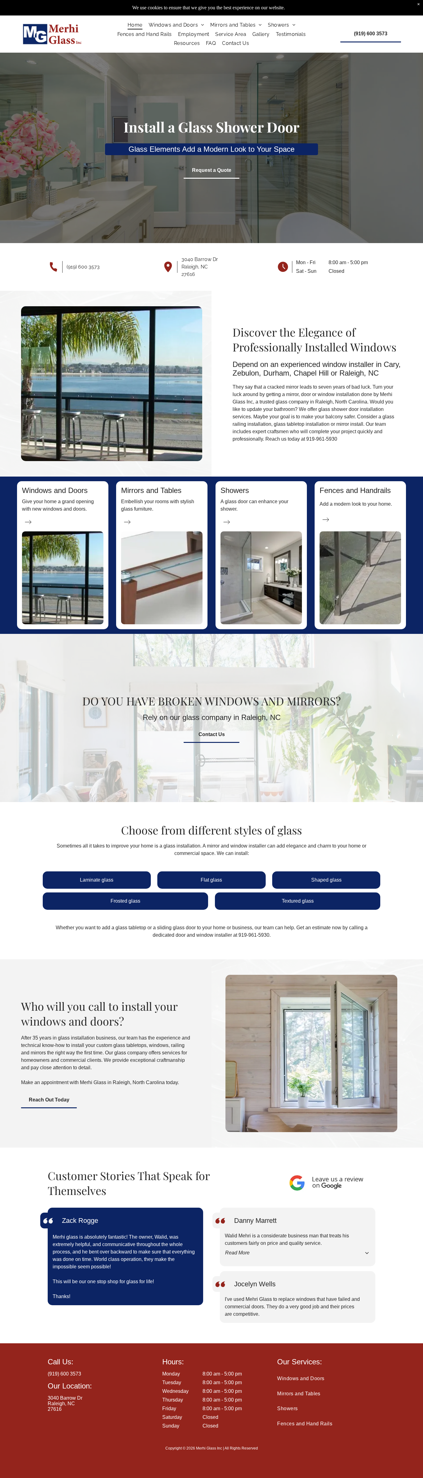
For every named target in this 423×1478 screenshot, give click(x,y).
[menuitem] (135, 24)
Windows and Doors (55, 490)
